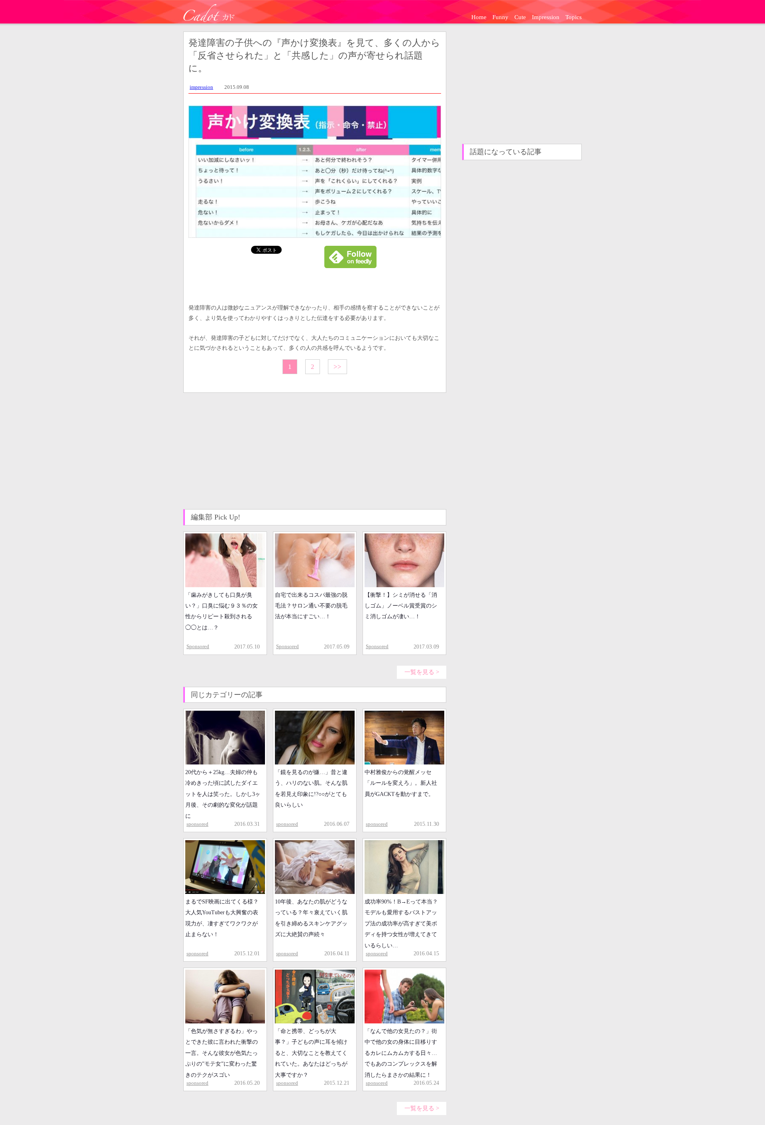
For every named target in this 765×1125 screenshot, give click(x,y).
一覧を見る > (421, 672)
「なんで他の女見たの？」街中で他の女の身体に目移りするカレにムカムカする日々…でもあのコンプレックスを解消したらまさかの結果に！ (401, 1053)
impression (201, 87)
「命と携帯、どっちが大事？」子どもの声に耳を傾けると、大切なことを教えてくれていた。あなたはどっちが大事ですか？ (311, 1053)
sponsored (197, 824)
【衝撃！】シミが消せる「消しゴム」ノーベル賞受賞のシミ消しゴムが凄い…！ (401, 606)
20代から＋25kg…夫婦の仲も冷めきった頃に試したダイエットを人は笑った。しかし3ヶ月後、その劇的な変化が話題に (223, 794)
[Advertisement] (243, 450)
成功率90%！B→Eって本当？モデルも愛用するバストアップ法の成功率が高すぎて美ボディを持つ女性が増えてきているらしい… (401, 923)
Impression (545, 17)
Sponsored (197, 646)
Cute (520, 17)
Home (478, 17)
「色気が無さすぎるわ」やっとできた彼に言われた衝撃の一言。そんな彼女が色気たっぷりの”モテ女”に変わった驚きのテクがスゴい (221, 1053)
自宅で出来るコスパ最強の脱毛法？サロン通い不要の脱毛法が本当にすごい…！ (311, 606)
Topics (573, 17)
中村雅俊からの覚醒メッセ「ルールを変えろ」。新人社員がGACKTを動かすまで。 (401, 783)
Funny (500, 17)
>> (337, 366)
